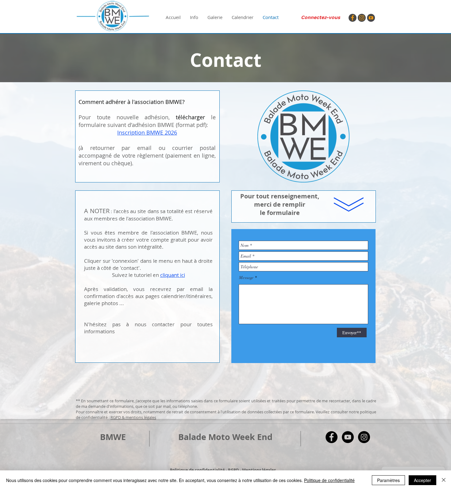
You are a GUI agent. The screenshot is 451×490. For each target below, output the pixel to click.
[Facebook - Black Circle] (331, 437)
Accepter (422, 480)
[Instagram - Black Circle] (364, 437)
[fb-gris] (353, 18)
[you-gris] (371, 18)
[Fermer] (443, 480)
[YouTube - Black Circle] (348, 437)
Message (246, 277)
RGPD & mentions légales (133, 417)
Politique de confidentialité (329, 480)
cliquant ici (172, 274)
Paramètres (388, 480)
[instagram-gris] (362, 18)
